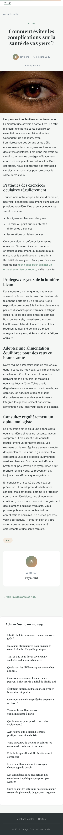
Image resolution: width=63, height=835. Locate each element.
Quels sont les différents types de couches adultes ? (30, 669)
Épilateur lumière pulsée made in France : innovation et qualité (31, 690)
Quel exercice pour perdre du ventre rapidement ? (28, 722)
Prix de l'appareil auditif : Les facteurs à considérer (29, 755)
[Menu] (56, 2)
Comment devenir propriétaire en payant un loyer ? (30, 701)
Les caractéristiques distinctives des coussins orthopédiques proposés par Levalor (28, 778)
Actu (15, 14)
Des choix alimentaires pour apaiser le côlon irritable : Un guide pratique (29, 647)
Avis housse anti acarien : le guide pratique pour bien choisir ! (26, 733)
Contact (42, 819)
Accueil (6, 14)
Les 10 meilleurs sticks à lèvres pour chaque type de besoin (28, 765)
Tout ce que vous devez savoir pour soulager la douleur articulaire (27, 658)
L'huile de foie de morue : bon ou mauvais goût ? (30, 636)
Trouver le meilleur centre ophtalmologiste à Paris (22, 712)
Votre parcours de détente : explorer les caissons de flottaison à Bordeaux (29, 744)
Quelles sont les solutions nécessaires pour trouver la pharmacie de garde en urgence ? (31, 792)
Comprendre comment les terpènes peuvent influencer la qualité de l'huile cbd (31, 679)
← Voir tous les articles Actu (19, 596)
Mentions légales (25, 819)
